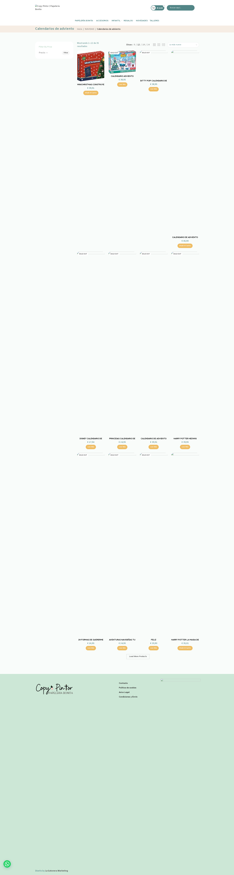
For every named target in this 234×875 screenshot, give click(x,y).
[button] (90, 93)
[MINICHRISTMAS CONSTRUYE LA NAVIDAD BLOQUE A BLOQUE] (91, 66)
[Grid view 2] (154, 45)
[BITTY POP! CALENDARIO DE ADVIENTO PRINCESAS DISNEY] (154, 64)
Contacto (123, 683)
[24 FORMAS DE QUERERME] (91, 545)
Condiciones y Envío (128, 696)
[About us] (138, 680)
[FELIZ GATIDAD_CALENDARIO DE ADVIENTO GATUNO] (154, 545)
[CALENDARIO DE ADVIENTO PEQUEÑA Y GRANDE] (154, 344)
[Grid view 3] (158, 45)
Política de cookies (127, 687)
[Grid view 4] (163, 45)
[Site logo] (50, 8)
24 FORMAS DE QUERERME (90, 639)
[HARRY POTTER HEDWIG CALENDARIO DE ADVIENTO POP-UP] (185, 344)
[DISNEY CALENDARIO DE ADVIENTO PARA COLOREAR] (91, 344)
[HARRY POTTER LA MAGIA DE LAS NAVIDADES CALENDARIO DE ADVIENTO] (185, 545)
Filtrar (66, 53)
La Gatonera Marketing (56, 871)
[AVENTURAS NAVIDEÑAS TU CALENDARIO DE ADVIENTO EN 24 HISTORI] (122, 545)
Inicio (79, 29)
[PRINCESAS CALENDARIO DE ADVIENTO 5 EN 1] (122, 344)
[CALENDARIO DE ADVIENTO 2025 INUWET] (185, 143)
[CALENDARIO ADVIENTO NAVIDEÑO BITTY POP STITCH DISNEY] (122, 62)
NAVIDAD (89, 29)
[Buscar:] (181, 8)
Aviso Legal (124, 692)
